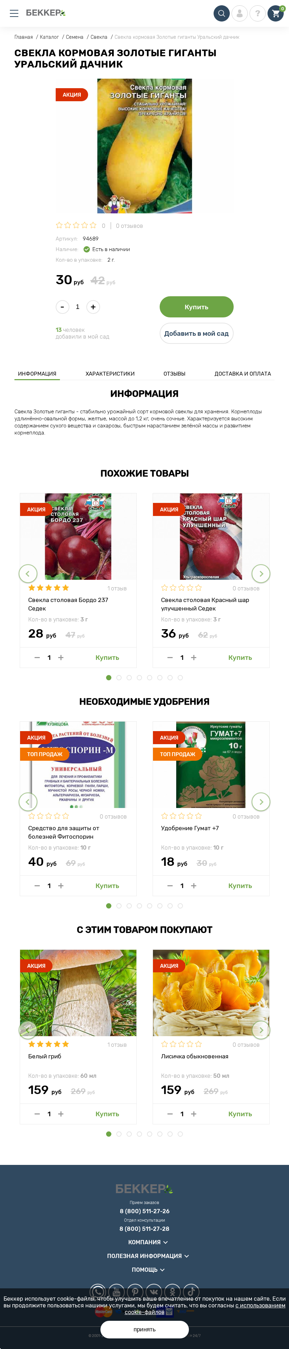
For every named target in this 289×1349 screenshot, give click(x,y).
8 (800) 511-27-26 (145, 1211)
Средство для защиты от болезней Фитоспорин (63, 832)
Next (261, 573)
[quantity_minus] (37, 657)
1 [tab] (108, 677)
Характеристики (110, 374)
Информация (37, 374)
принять (145, 1329)
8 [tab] (180, 677)
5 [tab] (149, 677)
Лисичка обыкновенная (194, 1056)
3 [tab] (129, 677)
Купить (196, 307)
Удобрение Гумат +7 (190, 828)
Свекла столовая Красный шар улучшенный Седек (205, 603)
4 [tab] (139, 677)
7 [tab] (170, 677)
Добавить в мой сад (196, 333)
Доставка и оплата (243, 374)
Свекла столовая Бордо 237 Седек (68, 603)
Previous (28, 573)
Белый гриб (44, 1056)
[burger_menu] (14, 13)
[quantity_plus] (60, 657)
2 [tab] (119, 677)
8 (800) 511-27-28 (144, 1229)
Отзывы (174, 374)
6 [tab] (159, 677)
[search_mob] (222, 13)
